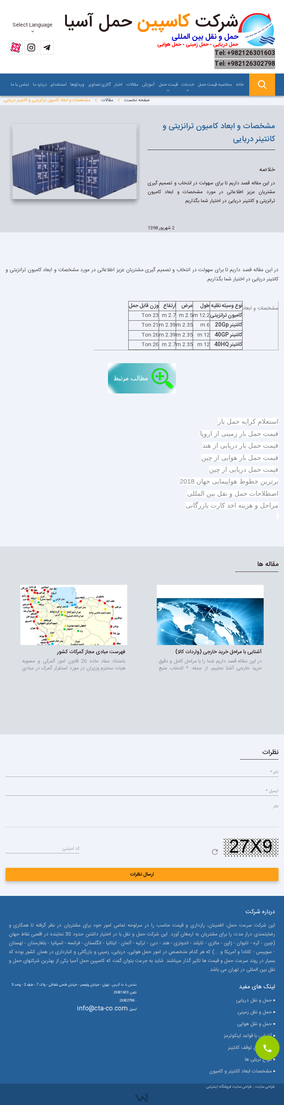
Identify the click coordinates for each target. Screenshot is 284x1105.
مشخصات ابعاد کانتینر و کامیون (240, 1071)
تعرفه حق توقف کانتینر (250, 1048)
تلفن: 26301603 (125, 992)
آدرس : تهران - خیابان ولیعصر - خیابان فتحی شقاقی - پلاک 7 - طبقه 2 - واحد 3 (65, 985)
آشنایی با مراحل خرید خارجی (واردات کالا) (218, 652)
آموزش (148, 84)
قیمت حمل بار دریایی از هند (240, 445)
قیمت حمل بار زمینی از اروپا (239, 433)
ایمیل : (132, 1009)
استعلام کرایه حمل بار (248, 421)
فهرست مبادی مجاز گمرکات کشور (91, 652)
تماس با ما (20, 84)
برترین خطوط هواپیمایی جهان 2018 (229, 481)
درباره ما (40, 84)
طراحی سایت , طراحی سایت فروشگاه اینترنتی (240, 1087)
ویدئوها (77, 84)
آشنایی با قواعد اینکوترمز (248, 1036)
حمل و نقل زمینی (254, 1012)
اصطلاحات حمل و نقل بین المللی (232, 493)
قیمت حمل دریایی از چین (243, 469)
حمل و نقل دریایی (254, 1000)
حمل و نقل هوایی (254, 1024)
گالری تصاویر (99, 84)
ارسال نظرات (142, 874)
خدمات (188, 84)
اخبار (118, 84)
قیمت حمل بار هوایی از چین (239, 457)
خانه (240, 84)
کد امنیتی (71, 848)
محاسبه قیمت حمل (215, 84)
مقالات (132, 84)
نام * (274, 772)
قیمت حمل (168, 84)
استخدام (59, 84)
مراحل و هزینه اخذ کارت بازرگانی (232, 505)
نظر (275, 806)
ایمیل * (272, 791)
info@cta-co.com (102, 1009)
